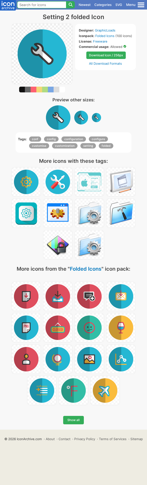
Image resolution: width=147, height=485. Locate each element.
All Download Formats (105, 63)
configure (98, 139)
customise (39, 146)
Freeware (100, 41)
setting (88, 146)
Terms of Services (113, 439)
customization (65, 146)
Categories (103, 5)
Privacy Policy (84, 439)
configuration (73, 139)
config (51, 139)
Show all (73, 420)
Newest (85, 5)
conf (35, 139)
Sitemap (136, 439)
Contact (64, 439)
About (50, 439)
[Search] (70, 4)
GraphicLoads (105, 30)
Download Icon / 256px (106, 55)
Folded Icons (104, 36)
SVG (118, 5)
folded (106, 146)
